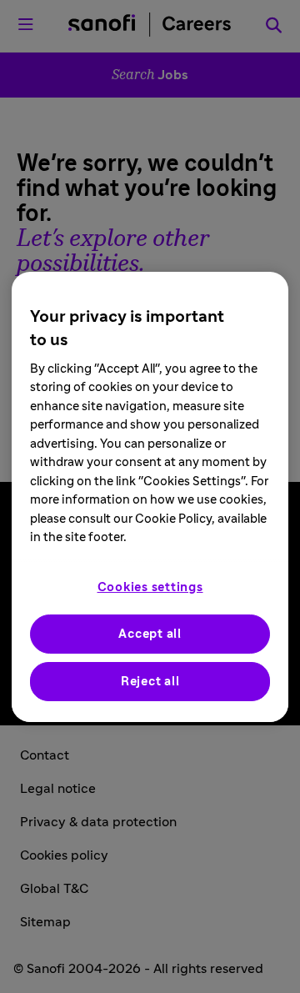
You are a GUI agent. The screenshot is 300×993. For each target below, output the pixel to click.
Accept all (150, 634)
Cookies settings (150, 587)
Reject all (150, 681)
